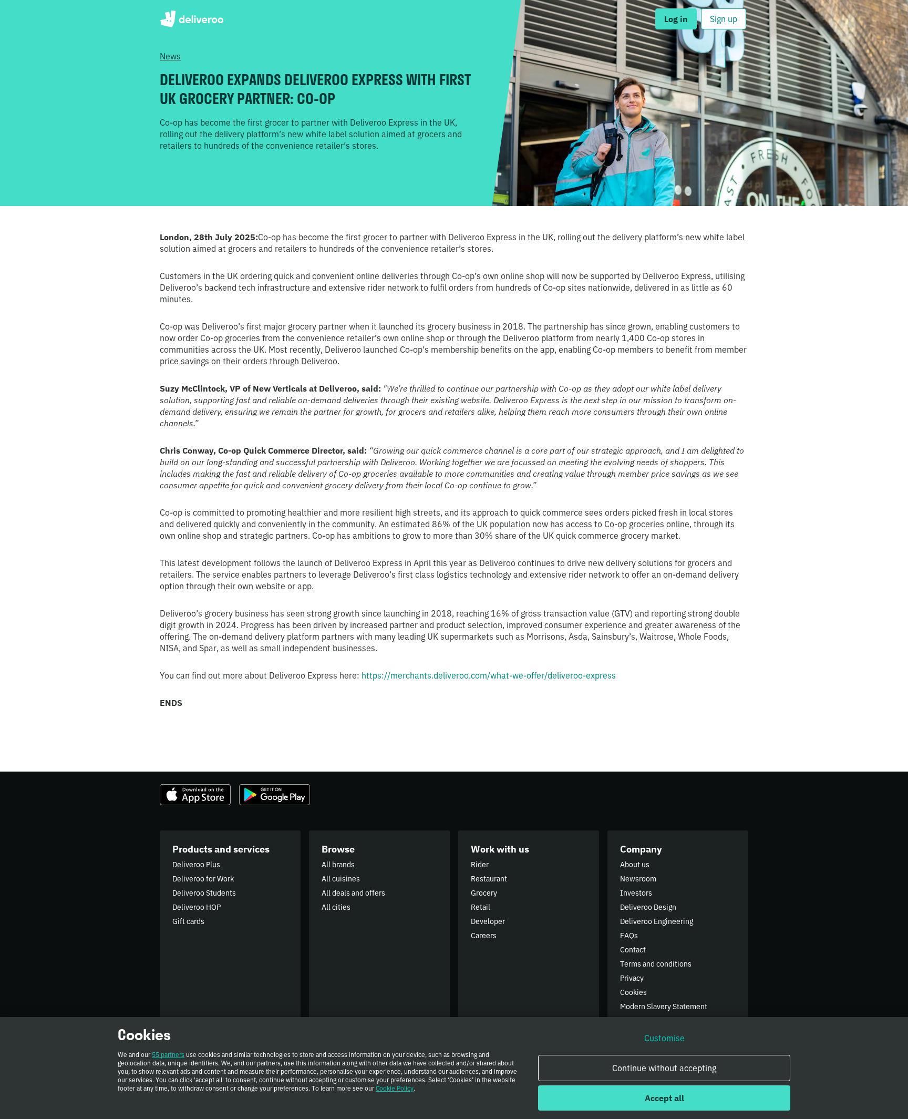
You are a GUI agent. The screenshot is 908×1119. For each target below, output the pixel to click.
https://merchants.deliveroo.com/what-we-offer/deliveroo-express (489, 675)
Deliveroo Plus (196, 864)
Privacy (632, 978)
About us (634, 864)
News (170, 56)
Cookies (633, 992)
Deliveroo (191, 19)
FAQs (629, 935)
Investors (636, 893)
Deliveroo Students (204, 893)
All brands (338, 864)
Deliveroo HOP (196, 907)
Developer (488, 921)
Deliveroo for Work (203, 879)
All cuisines (341, 879)
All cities (336, 907)
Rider (480, 864)
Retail (480, 907)
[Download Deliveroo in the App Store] (195, 794)
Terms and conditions (656, 964)
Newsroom (638, 879)
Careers (484, 935)
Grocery (484, 893)
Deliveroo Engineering (656, 921)
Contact (633, 949)
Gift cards (188, 921)
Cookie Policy (395, 1088)
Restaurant (489, 879)
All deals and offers (353, 893)
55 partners (168, 1055)
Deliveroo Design (648, 907)
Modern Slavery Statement (663, 1006)
